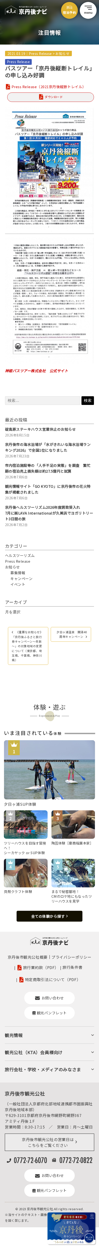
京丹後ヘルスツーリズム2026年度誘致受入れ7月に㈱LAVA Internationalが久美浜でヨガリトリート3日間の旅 (49, 513)
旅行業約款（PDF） (41, 967)
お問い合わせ (53, 997)
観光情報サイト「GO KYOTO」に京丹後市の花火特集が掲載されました (48, 489)
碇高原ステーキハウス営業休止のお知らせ (40, 429)
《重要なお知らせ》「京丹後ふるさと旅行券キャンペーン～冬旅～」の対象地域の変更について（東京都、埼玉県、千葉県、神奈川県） (27, 646)
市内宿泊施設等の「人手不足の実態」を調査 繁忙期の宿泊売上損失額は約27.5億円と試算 (48, 468)
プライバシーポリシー (71, 957)
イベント (17, 584)
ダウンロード (54, 97)
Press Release (40, 53)
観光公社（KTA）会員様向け (34, 1052)
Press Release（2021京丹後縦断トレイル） (49, 86)
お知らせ (62, 53)
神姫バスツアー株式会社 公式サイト (36, 370)
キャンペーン (21, 578)
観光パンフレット (52, 1012)
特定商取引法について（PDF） (53, 979)
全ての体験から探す (48, 916)
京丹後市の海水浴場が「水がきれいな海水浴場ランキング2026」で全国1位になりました (48, 447)
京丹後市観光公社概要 (28, 957)
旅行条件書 (72, 967)
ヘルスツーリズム (20, 555)
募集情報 (17, 572)
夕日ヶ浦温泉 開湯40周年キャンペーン (71, 634)
